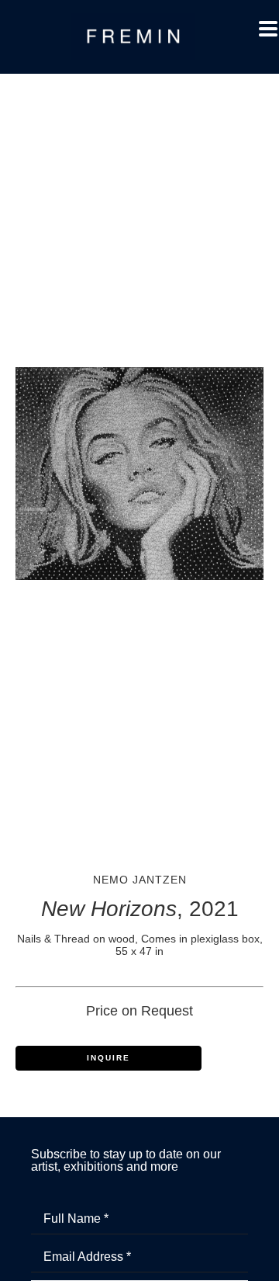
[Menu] (268, 28)
